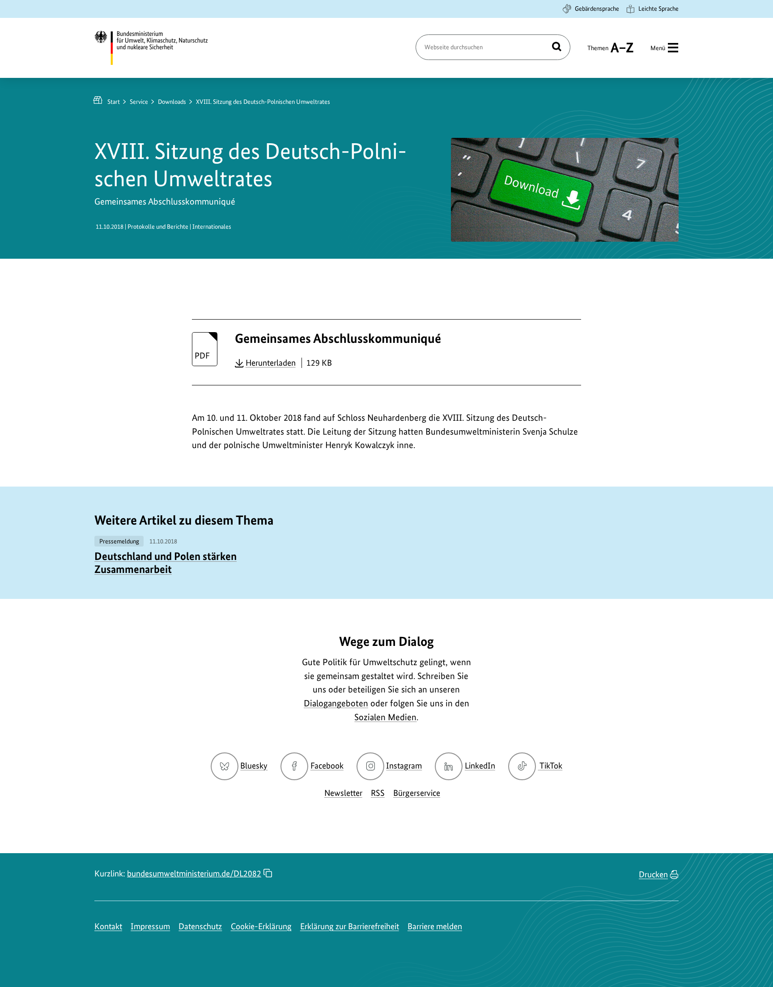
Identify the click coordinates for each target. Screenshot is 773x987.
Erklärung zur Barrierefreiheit (349, 926)
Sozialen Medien (385, 717)
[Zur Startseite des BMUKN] (158, 48)
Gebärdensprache (597, 8)
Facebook (327, 766)
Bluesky (254, 766)
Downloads (172, 101)
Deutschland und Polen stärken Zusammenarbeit (165, 563)
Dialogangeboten (336, 703)
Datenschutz (200, 926)
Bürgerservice (416, 793)
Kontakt (108, 926)
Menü (657, 47)
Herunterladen (271, 362)
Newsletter (343, 793)
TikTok (550, 766)
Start (113, 101)
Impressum (150, 926)
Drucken (653, 874)
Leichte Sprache (658, 8)
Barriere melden (435, 926)
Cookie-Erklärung (261, 926)
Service (139, 101)
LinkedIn (480, 766)
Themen (597, 52)
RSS (378, 793)
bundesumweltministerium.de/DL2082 (194, 873)
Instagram (404, 766)
